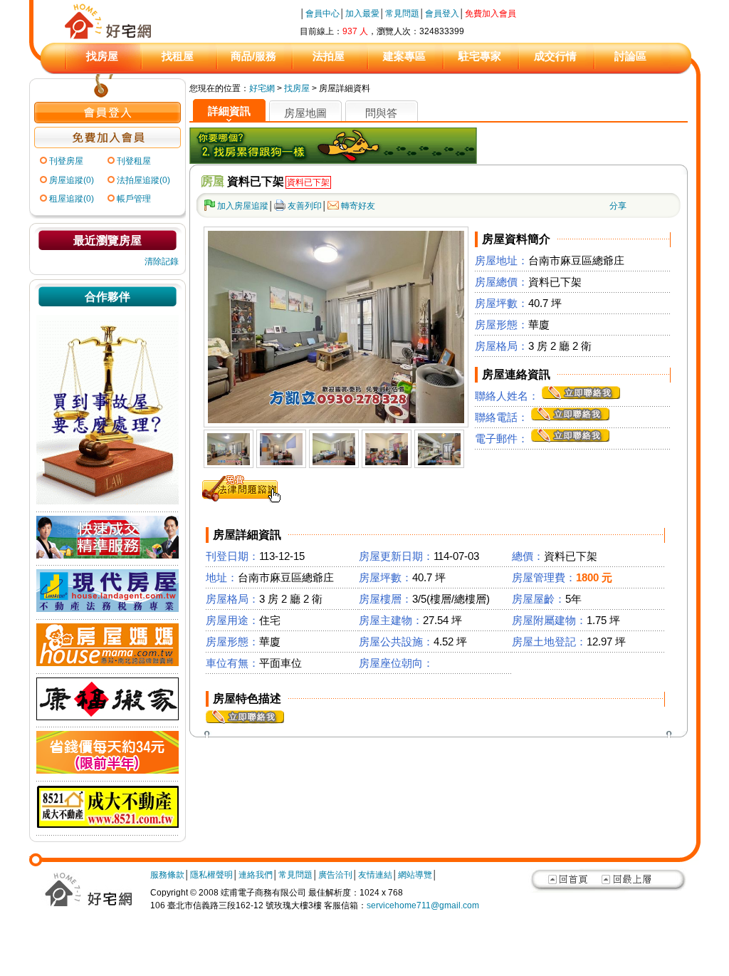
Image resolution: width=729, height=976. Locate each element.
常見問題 (402, 14)
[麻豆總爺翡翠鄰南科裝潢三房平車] (228, 462)
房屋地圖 (305, 113)
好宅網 (262, 88)
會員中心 (322, 14)
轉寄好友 (358, 206)
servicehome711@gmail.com (423, 905)
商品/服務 (253, 56)
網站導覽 (415, 875)
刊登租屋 (134, 161)
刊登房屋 (66, 161)
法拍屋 (329, 56)
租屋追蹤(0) (71, 199)
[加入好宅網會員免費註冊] (107, 145)
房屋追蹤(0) (71, 180)
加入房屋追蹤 (242, 206)
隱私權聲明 (211, 875)
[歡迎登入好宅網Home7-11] (107, 120)
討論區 (630, 56)
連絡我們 (255, 875)
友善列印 (305, 206)
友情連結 (375, 875)
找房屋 (102, 56)
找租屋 (178, 56)
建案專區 (404, 56)
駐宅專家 (479, 56)
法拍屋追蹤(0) (143, 180)
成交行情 (555, 56)
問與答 (381, 113)
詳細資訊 (229, 111)
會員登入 (442, 14)
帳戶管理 (134, 199)
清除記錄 (162, 261)
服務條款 (167, 875)
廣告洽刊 (335, 875)
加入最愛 (362, 14)
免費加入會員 (490, 14)
